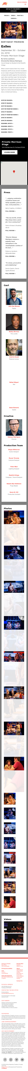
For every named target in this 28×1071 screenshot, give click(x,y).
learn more (9, 152)
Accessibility (5, 973)
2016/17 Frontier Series (9, 114)
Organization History (20, 971)
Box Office (4, 965)
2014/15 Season (6, 120)
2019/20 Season (6, 100)
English (19, 2)
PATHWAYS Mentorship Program (7, 977)
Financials (19, 975)
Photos (20, 15)
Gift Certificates (5, 966)
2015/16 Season (6, 117)
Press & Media (20, 976)
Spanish (24, 2)
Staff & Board (20, 970)
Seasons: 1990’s (6, 129)
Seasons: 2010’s (6, 123)
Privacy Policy (5, 1067)
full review (9, 211)
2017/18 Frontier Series (9, 109)
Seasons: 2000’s (6, 126)
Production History (19, 978)
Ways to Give (20, 966)
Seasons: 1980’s (6, 132)
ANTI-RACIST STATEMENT (8, 1031)
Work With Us (20, 973)
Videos (13, 18)
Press (6, 15)
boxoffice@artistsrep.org (8, 993)
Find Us (3, 972)
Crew (13, 15)
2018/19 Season (6, 103)
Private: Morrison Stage (12, 56)
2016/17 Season (6, 112)
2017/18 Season (6, 106)
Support (18, 965)
